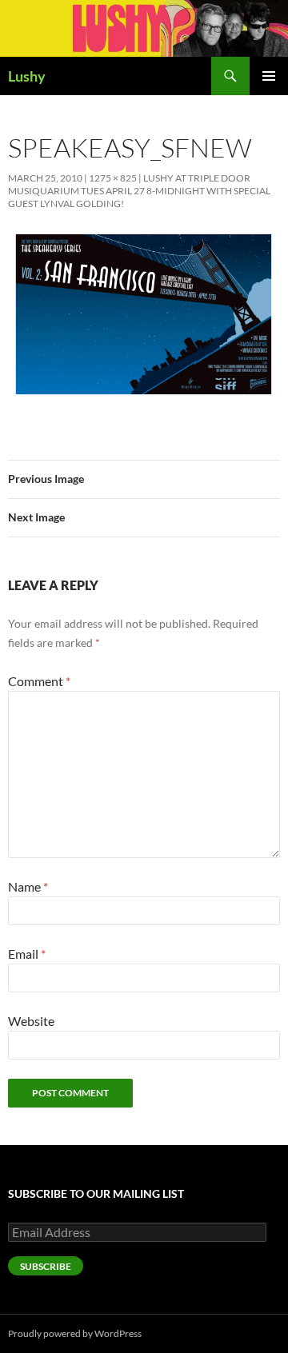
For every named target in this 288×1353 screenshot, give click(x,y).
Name (28, 886)
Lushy (27, 76)
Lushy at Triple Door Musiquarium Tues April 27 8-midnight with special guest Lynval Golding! (139, 191)
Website (31, 1020)
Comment (39, 680)
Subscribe (45, 1266)
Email (27, 953)
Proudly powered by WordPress (75, 1333)
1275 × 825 (113, 178)
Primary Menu (269, 76)
